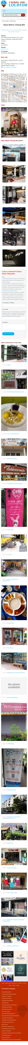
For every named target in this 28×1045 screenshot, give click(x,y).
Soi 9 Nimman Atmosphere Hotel (15, 391)
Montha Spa (10, 843)
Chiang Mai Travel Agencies (7, 1017)
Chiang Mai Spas (5, 1002)
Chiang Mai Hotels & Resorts (7, 1000)
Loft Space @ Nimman (13, 945)
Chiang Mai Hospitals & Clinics (8, 1022)
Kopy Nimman (10, 623)
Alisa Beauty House (12, 458)
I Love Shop (10, 529)
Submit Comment (8, 333)
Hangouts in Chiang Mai (6, 996)
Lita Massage (10, 743)
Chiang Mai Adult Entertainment (8, 1015)
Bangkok (17, 1015)
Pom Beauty (10, 647)
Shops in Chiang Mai (6, 1037)
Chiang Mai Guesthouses (7, 998)
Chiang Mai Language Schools (8, 1026)
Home (2, 19)
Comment (5, 322)
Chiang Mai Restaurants (6, 991)
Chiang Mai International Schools (8, 1028)
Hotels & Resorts (10, 19)
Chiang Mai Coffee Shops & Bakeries (9, 994)
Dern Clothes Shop (12, 892)
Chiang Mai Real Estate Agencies (8, 1013)
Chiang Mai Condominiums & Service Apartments (11, 1033)
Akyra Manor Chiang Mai (9, 21)
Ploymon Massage (12, 868)
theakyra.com (4, 49)
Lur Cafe (9, 554)
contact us (17, 31)
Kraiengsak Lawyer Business (14, 483)
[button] (14, 86)
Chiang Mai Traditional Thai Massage (9, 1004)
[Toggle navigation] (4, 10)
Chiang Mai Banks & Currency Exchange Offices (11, 1039)
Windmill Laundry (11, 790)
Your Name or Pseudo (8, 302)
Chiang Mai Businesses (6, 1035)
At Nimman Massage (12, 697)
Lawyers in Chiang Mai (6, 1030)
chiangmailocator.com (8, 1042)
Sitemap (13, 985)
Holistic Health (5, 1024)
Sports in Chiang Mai (6, 1011)
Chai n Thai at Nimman (13, 433)
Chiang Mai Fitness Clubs (7, 1009)
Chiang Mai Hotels (21, 19)
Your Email (5, 309)
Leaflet (12, 101)
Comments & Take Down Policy (9, 290)
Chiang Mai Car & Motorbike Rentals (9, 1020)
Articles (17, 985)
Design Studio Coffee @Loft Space (16, 672)
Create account (8, 983)
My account (14, 983)
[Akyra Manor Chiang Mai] (14, 152)
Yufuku (9, 365)
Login (2, 30)
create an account (9, 30)
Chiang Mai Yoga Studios (7, 1007)
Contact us (20, 983)
